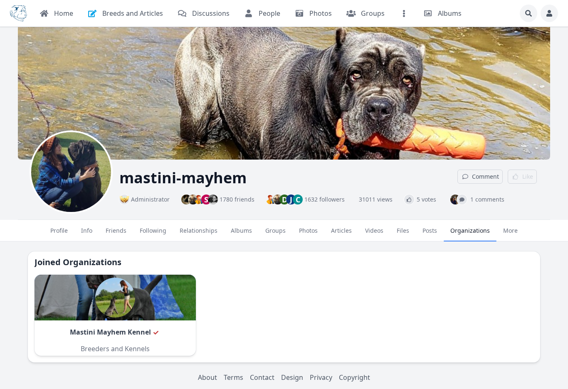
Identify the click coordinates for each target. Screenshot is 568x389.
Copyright (354, 377)
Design (292, 377)
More (510, 230)
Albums (241, 230)
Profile (59, 230)
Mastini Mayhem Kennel (110, 332)
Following (153, 230)
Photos (308, 230)
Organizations (470, 230)
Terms (233, 377)
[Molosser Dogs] (18, 13)
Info (86, 230)
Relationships (198, 230)
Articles (341, 230)
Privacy (321, 377)
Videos (374, 230)
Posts (429, 230)
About (207, 377)
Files (403, 230)
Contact (262, 377)
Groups (275, 230)
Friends (116, 230)
